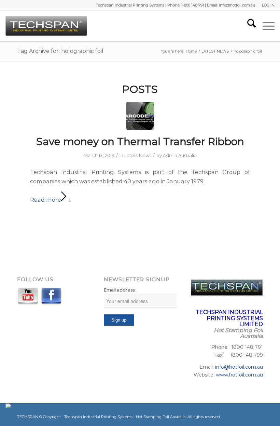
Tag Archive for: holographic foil (60, 51)
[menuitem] (266, 5)
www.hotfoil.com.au (239, 375)
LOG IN (268, 5)
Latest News (137, 155)
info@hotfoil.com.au (239, 367)
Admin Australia (180, 155)
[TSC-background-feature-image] (140, 116)
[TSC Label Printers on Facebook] (51, 297)
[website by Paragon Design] (9, 405)
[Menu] (265, 26)
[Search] (248, 26)
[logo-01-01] (46, 26)
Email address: (120, 290)
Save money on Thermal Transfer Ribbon (140, 141)
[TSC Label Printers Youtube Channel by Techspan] (28, 297)
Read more (45, 199)
